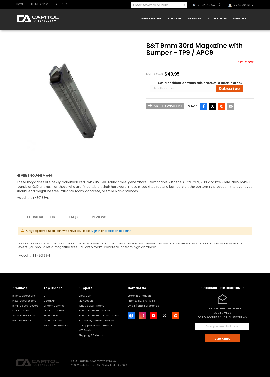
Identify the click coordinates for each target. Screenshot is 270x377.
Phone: (133, 301)
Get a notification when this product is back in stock (200, 83)
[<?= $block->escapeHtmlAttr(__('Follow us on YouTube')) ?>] (153, 315)
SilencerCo (51, 315)
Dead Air (49, 301)
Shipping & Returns (91, 335)
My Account (86, 301)
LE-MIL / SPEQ (39, 4)
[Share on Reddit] (221, 106)
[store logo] (37, 18)
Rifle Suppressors (23, 296)
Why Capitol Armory (91, 306)
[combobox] (159, 5)
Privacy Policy (107, 361)
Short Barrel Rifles (23, 315)
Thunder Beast (53, 320)
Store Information (139, 296)
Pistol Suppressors (24, 301)
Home (19, 4)
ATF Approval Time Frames (96, 325)
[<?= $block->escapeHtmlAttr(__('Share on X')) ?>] (164, 315)
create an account (118, 231)
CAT (46, 296)
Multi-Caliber (20, 310)
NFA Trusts (85, 330)
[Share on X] (212, 106)
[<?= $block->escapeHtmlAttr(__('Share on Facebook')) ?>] (131, 315)
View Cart (85, 296)
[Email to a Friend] (230, 106)
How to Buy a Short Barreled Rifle (99, 315)
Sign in (95, 231)
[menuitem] (151, 18)
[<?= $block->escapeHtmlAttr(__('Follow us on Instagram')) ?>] (142, 315)
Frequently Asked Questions (96, 320)
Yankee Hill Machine (56, 325)
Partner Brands (22, 320)
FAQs (73, 217)
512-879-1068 (146, 301)
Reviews (99, 217)
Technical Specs (40, 217)
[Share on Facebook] (203, 106)
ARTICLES (62, 4)
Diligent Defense (54, 306)
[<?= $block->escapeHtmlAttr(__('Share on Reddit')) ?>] (175, 315)
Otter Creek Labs (54, 310)
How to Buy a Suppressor (95, 310)
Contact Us (137, 288)
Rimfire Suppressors (25, 306)
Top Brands (53, 288)
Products (19, 288)
